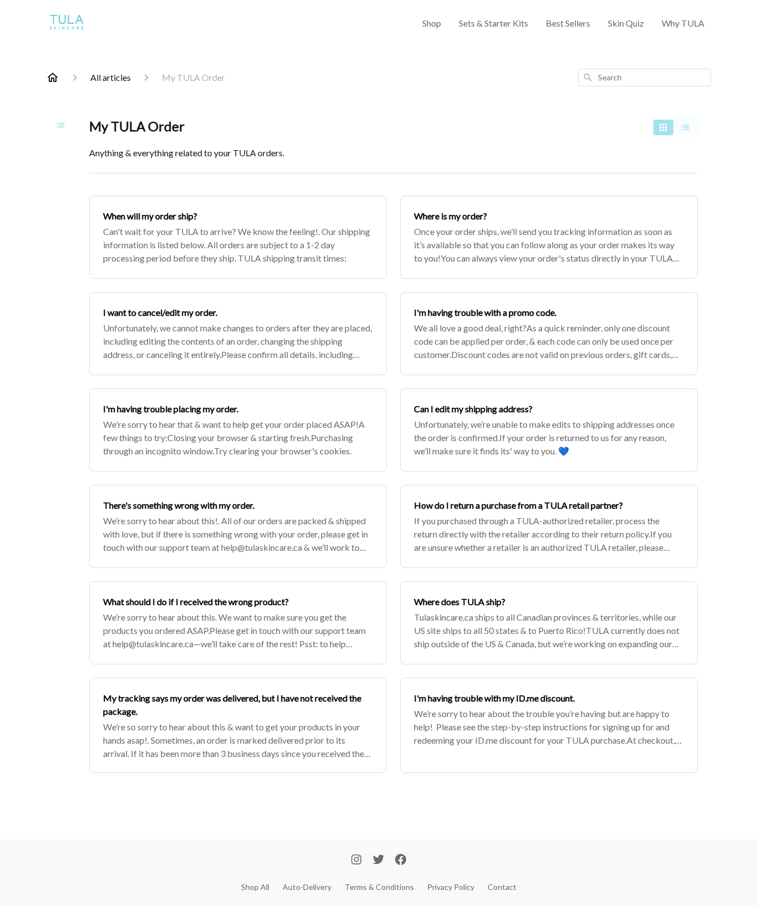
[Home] (52, 77)
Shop (431, 23)
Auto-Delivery (307, 887)
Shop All (255, 887)
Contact (502, 887)
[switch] (674, 127)
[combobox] (644, 77)
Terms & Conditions (379, 887)
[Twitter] (378, 860)
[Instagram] (356, 860)
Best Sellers (568, 23)
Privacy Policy (450, 887)
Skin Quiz (626, 23)
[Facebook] (400, 860)
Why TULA (683, 23)
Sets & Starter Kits (493, 23)
